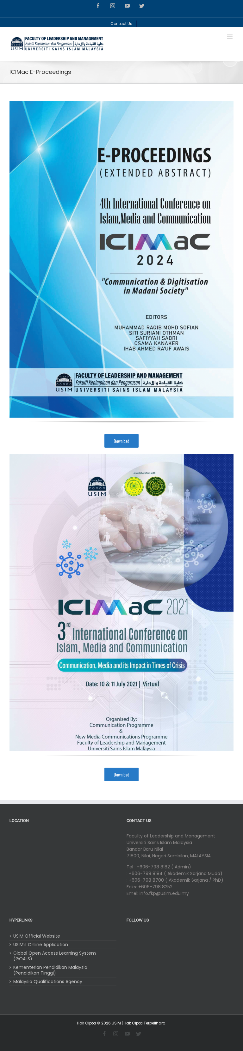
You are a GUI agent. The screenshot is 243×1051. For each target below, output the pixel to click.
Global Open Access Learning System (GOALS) (54, 956)
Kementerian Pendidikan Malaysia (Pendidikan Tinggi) (50, 970)
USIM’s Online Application (40, 944)
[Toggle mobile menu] (230, 36)
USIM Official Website (36, 936)
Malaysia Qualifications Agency (47, 981)
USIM (116, 1023)
